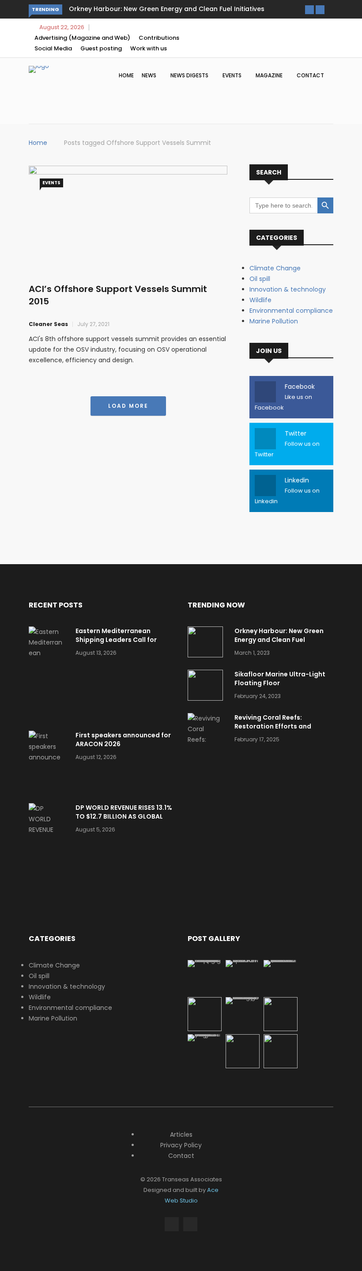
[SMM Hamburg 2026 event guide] (243, 1066)
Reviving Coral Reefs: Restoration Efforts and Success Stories (272, 726)
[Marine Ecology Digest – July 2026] (281, 1028)
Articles (181, 1134)
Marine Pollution (273, 321)
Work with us (148, 48)
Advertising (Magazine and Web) (82, 38)
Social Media (53, 48)
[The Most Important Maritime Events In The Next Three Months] (281, 1066)
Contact (310, 75)
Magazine (270, 75)
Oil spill (259, 278)
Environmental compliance (291, 310)
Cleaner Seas (48, 324)
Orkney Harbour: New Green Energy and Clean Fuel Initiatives (166, 8)
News (150, 75)
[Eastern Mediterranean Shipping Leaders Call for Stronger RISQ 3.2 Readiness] (48, 674)
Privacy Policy (181, 1145)
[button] (309, 9)
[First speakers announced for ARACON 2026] (48, 762)
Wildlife (260, 300)
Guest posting (101, 48)
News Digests (190, 75)
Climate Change (275, 268)
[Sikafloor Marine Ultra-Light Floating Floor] (207, 687)
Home (126, 75)
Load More (128, 406)
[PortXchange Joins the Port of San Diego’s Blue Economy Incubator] (205, 1034)
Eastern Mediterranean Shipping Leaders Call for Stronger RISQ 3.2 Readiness (121, 639)
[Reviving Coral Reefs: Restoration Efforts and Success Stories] (207, 750)
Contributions (159, 38)
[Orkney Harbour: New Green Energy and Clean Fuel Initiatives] (207, 643)
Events (232, 75)
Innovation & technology (287, 289)
